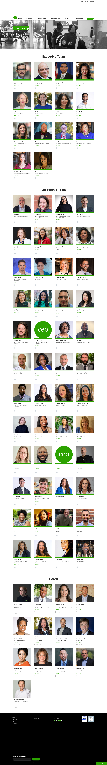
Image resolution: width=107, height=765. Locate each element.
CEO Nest (16, 724)
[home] (17, 18)
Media (15, 717)
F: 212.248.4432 (57, 718)
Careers (15, 722)
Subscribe (36, 759)
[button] (30, 18)
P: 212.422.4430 (57, 717)
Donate (90, 18)
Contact (15, 719)
